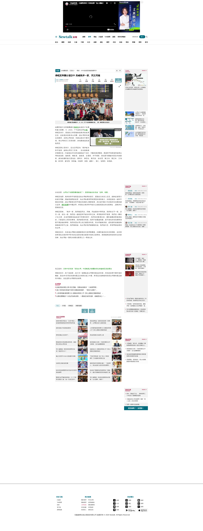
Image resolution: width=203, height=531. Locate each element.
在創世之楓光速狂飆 (62, 363)
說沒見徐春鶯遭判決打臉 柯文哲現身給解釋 (66, 371)
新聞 (89, 37)
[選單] (56, 36)
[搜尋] (146, 36)
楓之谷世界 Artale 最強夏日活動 (65, 356)
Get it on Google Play (130, 510)
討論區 (101, 37)
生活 (88, 42)
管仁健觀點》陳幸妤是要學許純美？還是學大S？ (65, 350)
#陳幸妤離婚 (121, 37)
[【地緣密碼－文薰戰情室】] (129, 16)
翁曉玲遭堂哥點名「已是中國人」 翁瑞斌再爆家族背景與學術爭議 (66, 322)
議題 (113, 37)
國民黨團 (65, 205)
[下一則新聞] (120, 70)
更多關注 (130, 497)
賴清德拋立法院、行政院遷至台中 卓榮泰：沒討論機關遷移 (100, 343)
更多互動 (59, 497)
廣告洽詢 (90, 509)
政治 (56, 42)
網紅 (101, 42)
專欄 (133, 42)
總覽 (83, 37)
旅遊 (120, 42)
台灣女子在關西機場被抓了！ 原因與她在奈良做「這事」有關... (86, 192)
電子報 (59, 507)
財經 (69, 42)
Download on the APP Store (143, 510)
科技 (114, 42)
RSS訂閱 (90, 500)
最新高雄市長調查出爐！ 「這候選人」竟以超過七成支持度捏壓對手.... (100, 364)
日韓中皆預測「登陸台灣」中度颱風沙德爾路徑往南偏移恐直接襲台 (87, 269)
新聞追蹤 (59, 509)
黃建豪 (61, 79)
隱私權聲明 (91, 504)
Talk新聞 (107, 37)
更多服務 (88, 497)
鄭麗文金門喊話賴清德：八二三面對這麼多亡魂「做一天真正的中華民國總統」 (66, 378)
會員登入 (83, 509)
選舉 (140, 42)
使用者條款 (91, 502)
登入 (142, 37)
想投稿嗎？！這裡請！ (136, 408)
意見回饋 (83, 507)
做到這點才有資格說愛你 (63, 328)
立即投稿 (83, 504)
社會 (75, 42)
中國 (82, 42)
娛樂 (95, 42)
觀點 (95, 37)
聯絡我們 (83, 502)
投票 (58, 504)
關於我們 (83, 500)
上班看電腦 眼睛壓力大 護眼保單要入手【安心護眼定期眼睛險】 (100, 329)
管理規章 (90, 507)
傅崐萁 (76, 127)
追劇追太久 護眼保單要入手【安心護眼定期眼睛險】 (100, 350)
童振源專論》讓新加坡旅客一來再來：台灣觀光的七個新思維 (100, 322)
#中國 (63, 305)
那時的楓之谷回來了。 (63, 335)
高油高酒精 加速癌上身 (97, 335)
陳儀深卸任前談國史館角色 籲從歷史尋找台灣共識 (66, 343)
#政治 (57, 305)
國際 (63, 42)
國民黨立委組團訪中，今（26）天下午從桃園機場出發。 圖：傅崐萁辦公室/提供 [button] (88, 122)
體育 (107, 42)
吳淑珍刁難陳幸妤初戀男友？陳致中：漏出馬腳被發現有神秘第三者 (100, 371)
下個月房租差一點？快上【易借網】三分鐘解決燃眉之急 (99, 357)
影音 (146, 42)
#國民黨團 (79, 305)
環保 (127, 42)
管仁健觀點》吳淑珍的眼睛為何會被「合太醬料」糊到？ (100, 378)
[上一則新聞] (116, 70)
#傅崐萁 (70, 305)
